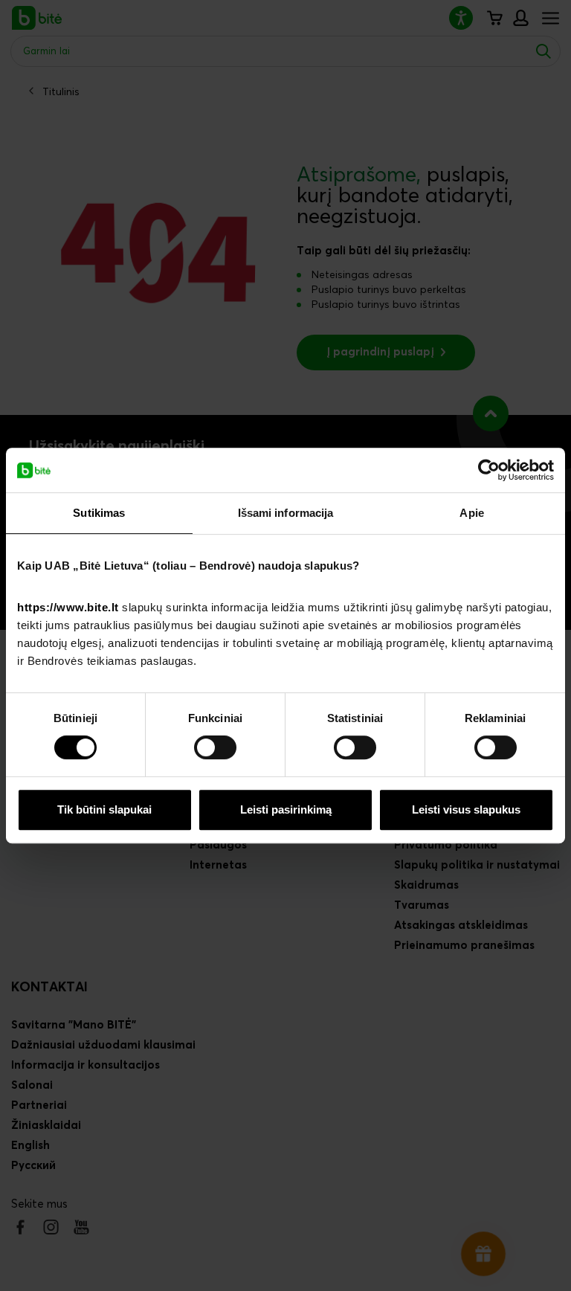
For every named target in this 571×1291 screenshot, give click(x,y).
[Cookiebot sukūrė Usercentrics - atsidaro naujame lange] (489, 470)
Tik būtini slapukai (104, 809)
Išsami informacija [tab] (286, 512)
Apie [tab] (471, 512)
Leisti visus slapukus (466, 809)
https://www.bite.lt (68, 607)
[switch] (215, 747)
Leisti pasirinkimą (286, 809)
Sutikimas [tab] (99, 512)
